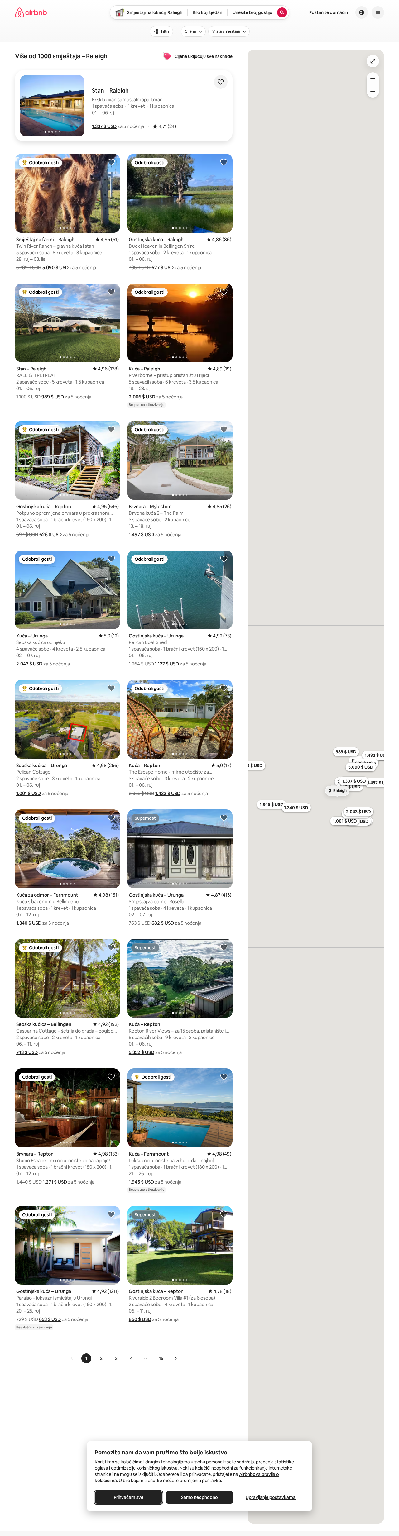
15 (161, 1358)
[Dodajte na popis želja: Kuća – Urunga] (111, 559)
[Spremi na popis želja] (221, 82)
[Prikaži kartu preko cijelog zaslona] (373, 61)
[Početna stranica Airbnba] (31, 12)
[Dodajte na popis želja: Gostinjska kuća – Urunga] (224, 559)
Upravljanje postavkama (271, 1497)
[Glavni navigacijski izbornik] (378, 12)
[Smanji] (373, 91)
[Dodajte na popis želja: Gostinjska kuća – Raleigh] (224, 162)
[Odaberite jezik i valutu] (361, 12)
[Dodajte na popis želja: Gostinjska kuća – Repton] (111, 429)
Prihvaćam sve (128, 1497)
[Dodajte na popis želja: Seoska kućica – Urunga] (111, 688)
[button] (104, 126)
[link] (72, 1358)
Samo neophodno (199, 1497)
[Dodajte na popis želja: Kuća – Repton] (224, 688)
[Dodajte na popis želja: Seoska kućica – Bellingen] (111, 947)
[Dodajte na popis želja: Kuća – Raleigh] (224, 292)
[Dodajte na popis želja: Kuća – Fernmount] (224, 1076)
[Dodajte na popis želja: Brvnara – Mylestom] (224, 429)
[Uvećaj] (373, 78)
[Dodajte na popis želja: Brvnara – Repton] (111, 1076)
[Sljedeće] (175, 1358)
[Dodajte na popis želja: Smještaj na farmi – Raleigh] (111, 162)
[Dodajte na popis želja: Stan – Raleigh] (111, 292)
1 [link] (86, 1358)
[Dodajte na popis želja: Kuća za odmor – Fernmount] (111, 818)
